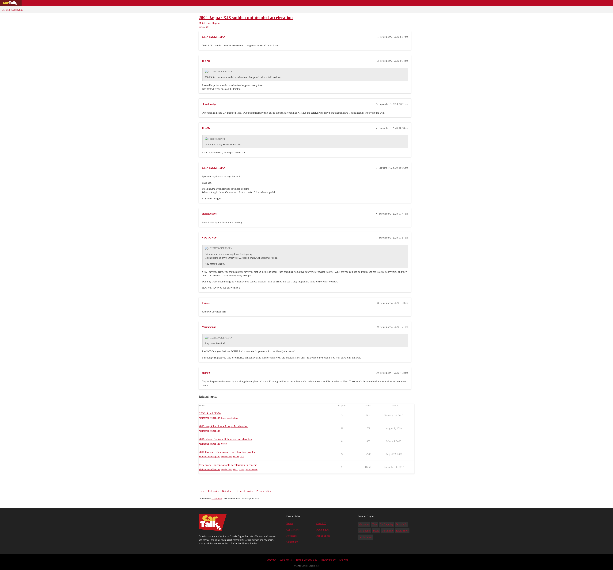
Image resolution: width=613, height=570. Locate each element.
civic (235, 469)
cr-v (242, 456)
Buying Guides (33, 3)
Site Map (343, 559)
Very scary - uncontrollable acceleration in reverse (228, 464)
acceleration (232, 418)
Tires (374, 524)
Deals (50, 3)
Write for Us (286, 559)
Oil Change (387, 530)
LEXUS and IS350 (210, 413)
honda (236, 456)
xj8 (207, 27)
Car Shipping (386, 524)
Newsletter (291, 535)
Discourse (217, 498)
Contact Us (270, 559)
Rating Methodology (306, 559)
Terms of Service (244, 491)
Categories (213, 491)
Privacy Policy (263, 491)
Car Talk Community (12, 9)
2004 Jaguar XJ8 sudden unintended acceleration (246, 17)
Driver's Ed (401, 524)
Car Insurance (366, 537)
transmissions (251, 469)
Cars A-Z (124, 3)
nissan (224, 444)
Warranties (364, 524)
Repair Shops (87, 3)
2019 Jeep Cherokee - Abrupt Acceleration (223, 426)
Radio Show (322, 529)
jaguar (201, 27)
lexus (223, 418)
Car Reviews (66, 3)
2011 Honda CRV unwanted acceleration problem (227, 452)
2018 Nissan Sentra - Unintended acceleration (225, 439)
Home (202, 491)
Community (107, 3)
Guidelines (227, 491)
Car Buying (364, 530)
